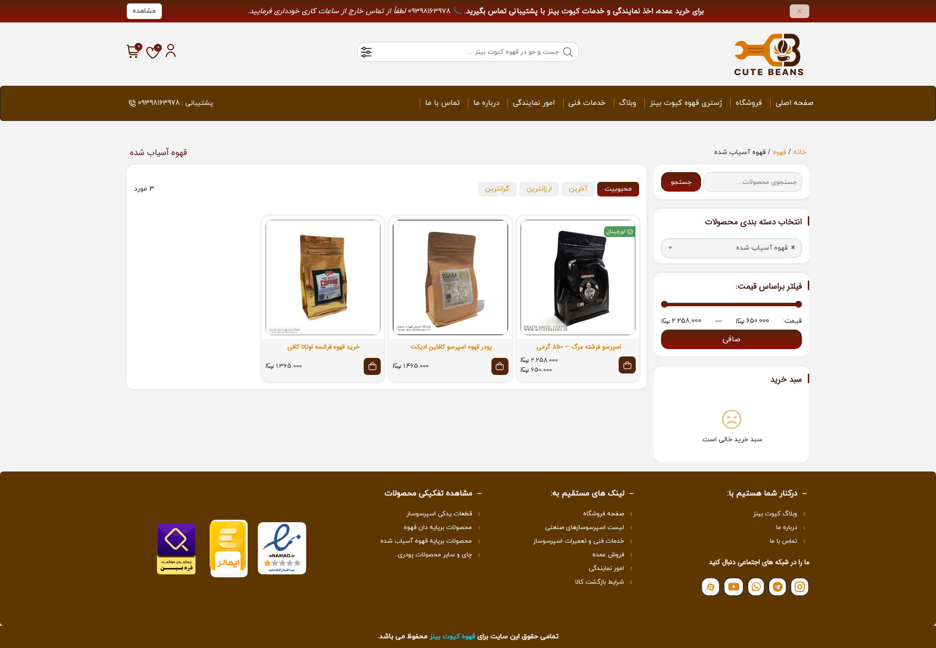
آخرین (578, 189)
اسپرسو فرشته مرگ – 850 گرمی (578, 347)
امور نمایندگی (534, 103)
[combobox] (731, 248)
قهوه (779, 152)
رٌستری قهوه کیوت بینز (686, 103)
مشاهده (144, 11)
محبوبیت (618, 189)
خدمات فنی (586, 103)
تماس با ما (442, 103)
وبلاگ (627, 103)
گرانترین (497, 189)
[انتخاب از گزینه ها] (627, 364)
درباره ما (486, 103)
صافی (731, 339)
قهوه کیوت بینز (452, 636)
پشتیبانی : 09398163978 (175, 103)
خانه (799, 152)
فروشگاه (749, 103)
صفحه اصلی (795, 103)
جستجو (681, 182)
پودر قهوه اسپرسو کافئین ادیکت (451, 347)
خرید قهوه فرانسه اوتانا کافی (323, 347)
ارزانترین (539, 189)
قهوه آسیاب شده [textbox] (765, 248)
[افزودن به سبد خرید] (499, 366)
